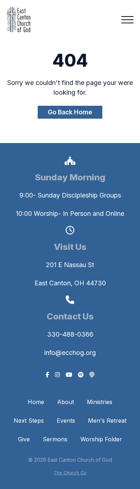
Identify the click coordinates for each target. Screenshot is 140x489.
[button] (127, 20)
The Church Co (70, 472)
